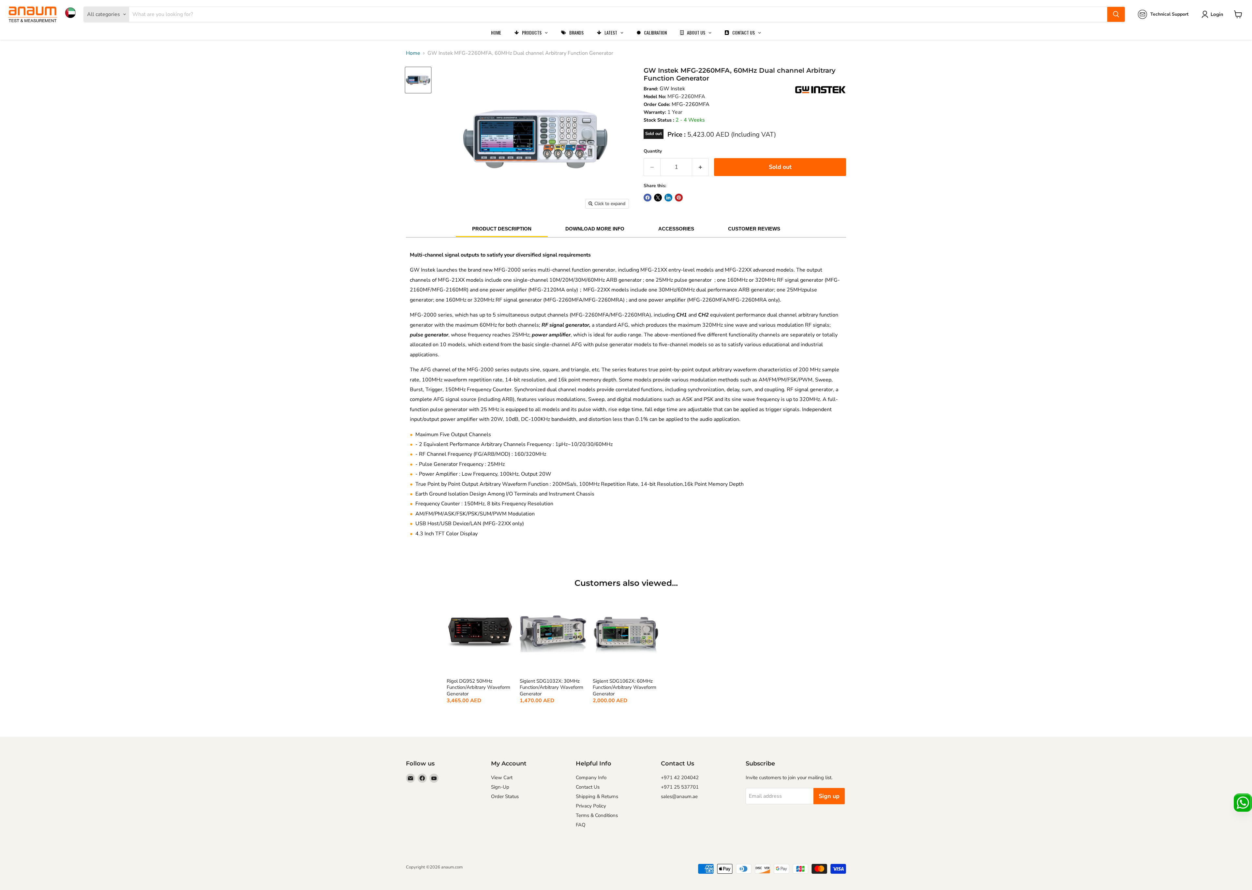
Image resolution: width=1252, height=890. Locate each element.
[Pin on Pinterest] (679, 197)
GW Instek (672, 88)
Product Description (501, 228)
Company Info (591, 777)
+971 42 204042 (680, 777)
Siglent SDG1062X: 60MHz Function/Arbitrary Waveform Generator (624, 687)
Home (413, 53)
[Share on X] (658, 197)
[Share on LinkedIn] (668, 197)
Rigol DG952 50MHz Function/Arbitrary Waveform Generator (478, 687)
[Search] (1116, 14)
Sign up (829, 796)
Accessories (676, 228)
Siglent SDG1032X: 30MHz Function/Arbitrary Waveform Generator (551, 687)
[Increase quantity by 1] (700, 167)
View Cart (502, 777)
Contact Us (588, 787)
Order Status (505, 796)
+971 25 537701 (680, 787)
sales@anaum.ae (679, 796)
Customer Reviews (754, 228)
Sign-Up (500, 787)
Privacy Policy (591, 806)
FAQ (581, 825)
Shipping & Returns (597, 796)
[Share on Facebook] (647, 197)
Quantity (653, 151)
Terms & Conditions (597, 815)
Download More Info (594, 228)
